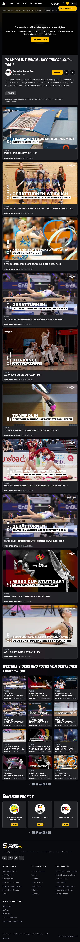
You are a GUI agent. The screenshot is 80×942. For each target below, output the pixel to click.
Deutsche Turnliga (65, 817)
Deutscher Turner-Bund (22, 10)
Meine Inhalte (7, 906)
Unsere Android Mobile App (12, 886)
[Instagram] (4, 858)
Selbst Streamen (8, 879)
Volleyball (35, 890)
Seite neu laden (40, 39)
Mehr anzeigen (41, 784)
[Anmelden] (67, 3)
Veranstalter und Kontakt (64, 890)
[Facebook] (21, 858)
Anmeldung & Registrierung (12, 921)
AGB (47, 934)
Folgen (57, 72)
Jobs (4, 894)
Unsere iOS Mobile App (10, 882)
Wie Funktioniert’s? (9, 871)
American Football (38, 871)
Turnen (10, 10)
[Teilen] (72, 72)
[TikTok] (16, 858)
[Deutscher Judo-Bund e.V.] (40, 809)
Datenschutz (6, 934)
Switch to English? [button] (66, 7)
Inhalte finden (60, 882)
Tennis (34, 875)
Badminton (35, 894)
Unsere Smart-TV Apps (10, 890)
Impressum (6, 938)
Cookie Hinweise (38, 934)
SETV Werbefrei (8, 875)
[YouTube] (10, 858)
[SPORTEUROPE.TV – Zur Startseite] (3, 3)
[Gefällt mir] (66, 72)
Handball (35, 879)
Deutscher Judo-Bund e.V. (40, 818)
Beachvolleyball (37, 882)
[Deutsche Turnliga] (66, 809)
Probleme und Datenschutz (65, 886)
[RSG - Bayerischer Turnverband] (14, 809)
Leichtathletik (37, 886)
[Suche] (63, 3)
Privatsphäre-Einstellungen (21, 934)
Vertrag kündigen (62, 894)
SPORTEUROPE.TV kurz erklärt (67, 871)
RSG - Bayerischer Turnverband (14, 818)
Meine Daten (6, 914)
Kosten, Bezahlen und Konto (66, 875)
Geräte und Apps (61, 879)
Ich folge (5, 910)
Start (4, 10)
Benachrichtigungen (9, 917)
